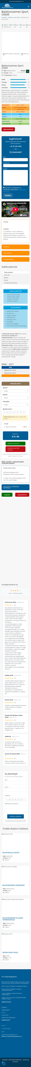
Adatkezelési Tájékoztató (8, 1017)
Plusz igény (6, 401)
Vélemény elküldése (15, 816)
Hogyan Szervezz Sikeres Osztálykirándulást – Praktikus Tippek (14, 998)
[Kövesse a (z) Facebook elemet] (15, 1064)
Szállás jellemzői (8, 272)
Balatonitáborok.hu (17, 1060)
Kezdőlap (4, 17)
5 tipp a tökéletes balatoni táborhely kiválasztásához (12, 994)
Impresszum (5, 1015)
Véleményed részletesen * (12, 803)
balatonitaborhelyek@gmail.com (9, 1034)
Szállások (10, 17)
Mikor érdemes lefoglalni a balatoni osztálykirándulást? (11, 989)
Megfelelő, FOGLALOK (13, 443)
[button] (12, 57)
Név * (6, 780)
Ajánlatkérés (8, 129)
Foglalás (7, 495)
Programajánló (6, 1010)
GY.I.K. (3, 1012)
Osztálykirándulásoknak (10, 283)
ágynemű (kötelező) (11, 427)
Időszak (5, 388)
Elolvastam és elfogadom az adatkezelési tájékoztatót (14, 189)
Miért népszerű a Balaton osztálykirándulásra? (14, 986)
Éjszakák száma (7, 409)
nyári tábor (17, 17)
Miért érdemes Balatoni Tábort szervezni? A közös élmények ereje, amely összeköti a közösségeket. (15, 982)
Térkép (6, 280)
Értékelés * (8, 795)
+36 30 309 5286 (6, 1028)
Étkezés (6, 277)
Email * (7, 787)
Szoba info (7, 275)
